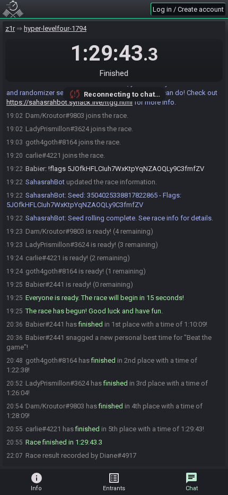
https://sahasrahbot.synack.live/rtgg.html (69, 102)
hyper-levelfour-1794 (55, 28)
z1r (10, 28)
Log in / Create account (188, 9)
